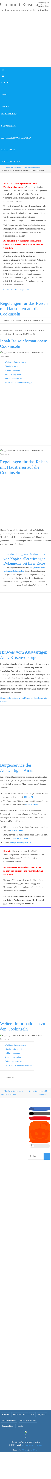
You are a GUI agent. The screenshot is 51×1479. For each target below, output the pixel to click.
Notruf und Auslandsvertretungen (18, 382)
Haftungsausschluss (9, 1419)
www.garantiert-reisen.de (32, 1444)
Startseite (5, 1413)
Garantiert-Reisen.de (21, 4)
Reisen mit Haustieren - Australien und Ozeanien (23, 168)
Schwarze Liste (7, 1425)
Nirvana (25, 1449)
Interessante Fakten (19, 1413)
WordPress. (34, 1449)
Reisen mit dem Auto (13, 378)
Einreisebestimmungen (14, 365)
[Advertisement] (25, 39)
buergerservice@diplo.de (20, 842)
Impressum (42, 1413)
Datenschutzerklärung (28, 1419)
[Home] (2, 168)
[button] (31, 1108)
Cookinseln (9, 1076)
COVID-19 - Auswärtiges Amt (16, 289)
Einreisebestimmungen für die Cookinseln (12, 1091)
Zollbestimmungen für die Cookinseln (39, 1091)
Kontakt (20, 1425)
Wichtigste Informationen (15, 361)
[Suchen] (47, 1155)
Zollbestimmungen (12, 370)
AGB (32, 1413)
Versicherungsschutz (13, 374)
